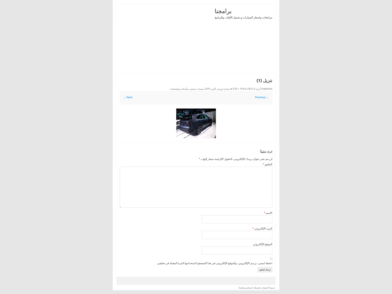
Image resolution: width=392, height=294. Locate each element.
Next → (127, 97)
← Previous (262, 97)
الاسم (268, 212)
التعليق (267, 164)
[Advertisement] (184, 48)
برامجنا (223, 11)
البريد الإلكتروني (262, 228)
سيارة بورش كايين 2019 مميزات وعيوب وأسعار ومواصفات (200, 88)
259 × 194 (238, 88)
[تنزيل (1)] (196, 123)
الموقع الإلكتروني (262, 244)
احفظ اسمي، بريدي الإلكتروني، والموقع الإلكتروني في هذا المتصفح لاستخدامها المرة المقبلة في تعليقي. (214, 263)
